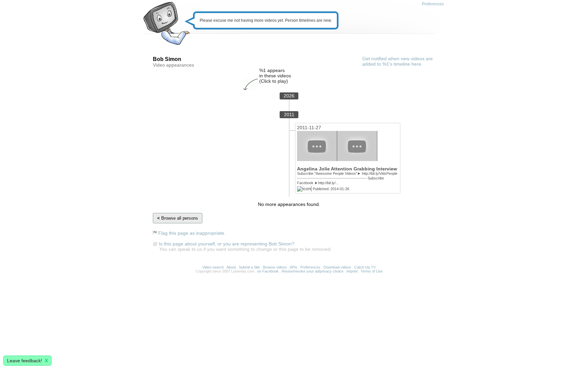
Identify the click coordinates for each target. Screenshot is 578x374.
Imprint (352, 271)
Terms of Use (372, 271)
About (231, 267)
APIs (293, 267)
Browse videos (275, 267)
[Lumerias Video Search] (166, 24)
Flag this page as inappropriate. (191, 233)
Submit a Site (249, 267)
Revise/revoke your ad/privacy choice (313, 271)
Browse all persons (177, 218)
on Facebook (268, 271)
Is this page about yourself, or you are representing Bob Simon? (226, 243)
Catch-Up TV (365, 267)
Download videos (337, 267)
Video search (213, 267)
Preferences (433, 4)
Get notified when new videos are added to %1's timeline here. (397, 61)
